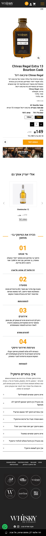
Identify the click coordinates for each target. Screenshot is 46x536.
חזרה (41, 9)
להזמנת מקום (23, 301)
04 (23, 342)
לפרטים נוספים (23, 332)
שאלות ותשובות (11, 462)
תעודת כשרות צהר (23, 462)
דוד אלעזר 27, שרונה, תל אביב (23, 270)
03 (23, 310)
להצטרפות (23, 363)
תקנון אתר (33, 462)
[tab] (23, 395)
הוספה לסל (33, 142)
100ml (29, 117)
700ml (39, 117)
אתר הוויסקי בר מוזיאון (29, 464)
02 (23, 279)
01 (23, 248)
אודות (40, 462)
